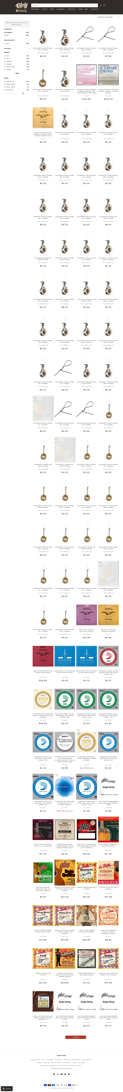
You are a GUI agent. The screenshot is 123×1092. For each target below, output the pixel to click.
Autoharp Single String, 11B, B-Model (86, 382)
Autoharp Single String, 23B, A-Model (108, 547)
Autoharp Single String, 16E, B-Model (64, 90)
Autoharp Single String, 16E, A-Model (86, 589)
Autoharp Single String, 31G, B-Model (86, 176)
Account (79, 1065)
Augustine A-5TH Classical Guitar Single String (86, 671)
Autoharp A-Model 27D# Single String (43, 506)
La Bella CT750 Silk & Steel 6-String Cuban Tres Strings (64, 932)
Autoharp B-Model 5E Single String (43, 258)
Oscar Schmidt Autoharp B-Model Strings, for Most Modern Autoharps (86, 91)
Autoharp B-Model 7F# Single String (108, 217)
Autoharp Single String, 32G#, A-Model (43, 90)
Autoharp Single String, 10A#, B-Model (108, 382)
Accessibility (63, 1065)
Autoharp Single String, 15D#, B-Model (108, 341)
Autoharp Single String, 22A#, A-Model (43, 547)
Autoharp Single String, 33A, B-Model (64, 258)
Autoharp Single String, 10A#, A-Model (108, 49)
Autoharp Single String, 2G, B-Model (86, 258)
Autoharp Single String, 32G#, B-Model (43, 300)
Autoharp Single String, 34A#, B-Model (64, 49)
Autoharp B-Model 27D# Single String (86, 300)
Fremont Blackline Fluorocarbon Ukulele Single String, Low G (65, 846)
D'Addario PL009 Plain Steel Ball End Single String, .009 (86, 803)
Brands (39, 1062)
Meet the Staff (86, 1059)
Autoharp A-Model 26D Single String (86, 547)
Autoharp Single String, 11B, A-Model (108, 589)
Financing (46, 1062)
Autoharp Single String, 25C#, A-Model (64, 547)
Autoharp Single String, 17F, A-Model (64, 589)
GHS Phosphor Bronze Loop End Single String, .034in (86, 1018)
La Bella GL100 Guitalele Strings (108, 888)
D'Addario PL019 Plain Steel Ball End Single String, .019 (43, 758)
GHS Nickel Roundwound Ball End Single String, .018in (108, 803)
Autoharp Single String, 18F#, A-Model (108, 506)
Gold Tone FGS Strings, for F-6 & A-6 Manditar (43, 845)
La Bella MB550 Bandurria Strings (86, 888)
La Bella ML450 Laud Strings (43, 974)
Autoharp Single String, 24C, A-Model (43, 589)
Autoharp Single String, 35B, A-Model (86, 49)
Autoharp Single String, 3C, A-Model (43, 424)
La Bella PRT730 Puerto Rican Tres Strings (43, 931)
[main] (76, 530)
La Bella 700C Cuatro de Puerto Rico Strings (108, 974)
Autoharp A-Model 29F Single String (65, 465)
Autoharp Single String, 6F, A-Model (64, 382)
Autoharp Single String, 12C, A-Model (43, 630)
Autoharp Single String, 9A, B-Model (64, 133)
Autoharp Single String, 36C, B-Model (108, 133)
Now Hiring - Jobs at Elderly (72, 1059)
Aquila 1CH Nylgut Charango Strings (108, 630)
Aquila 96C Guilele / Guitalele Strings (86, 630)
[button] (36, 9)
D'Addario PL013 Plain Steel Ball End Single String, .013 (108, 758)
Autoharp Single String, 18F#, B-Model (43, 49)
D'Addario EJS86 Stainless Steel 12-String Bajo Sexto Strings (43, 715)
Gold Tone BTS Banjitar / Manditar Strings (108, 845)
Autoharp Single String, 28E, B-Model (64, 176)
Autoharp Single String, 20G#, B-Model (108, 258)
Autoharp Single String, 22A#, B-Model (108, 300)
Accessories (58, 1059)
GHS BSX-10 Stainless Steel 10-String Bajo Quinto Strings (64, 889)
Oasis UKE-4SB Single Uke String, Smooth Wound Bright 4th (43, 1018)
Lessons (74, 1062)
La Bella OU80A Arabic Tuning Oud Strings (86, 931)
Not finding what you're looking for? (61, 1068)
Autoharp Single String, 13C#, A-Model (64, 630)
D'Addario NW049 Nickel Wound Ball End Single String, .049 (86, 715)
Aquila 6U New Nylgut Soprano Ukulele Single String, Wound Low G (43, 134)
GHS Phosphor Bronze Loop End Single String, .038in (108, 1018)
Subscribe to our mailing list (49, 1065)
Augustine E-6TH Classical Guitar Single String (64, 671)
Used (43, 1059)
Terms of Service (56, 1062)
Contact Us (71, 1065)
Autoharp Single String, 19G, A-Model (86, 506)
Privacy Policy (67, 1062)
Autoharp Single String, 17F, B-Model (64, 341)
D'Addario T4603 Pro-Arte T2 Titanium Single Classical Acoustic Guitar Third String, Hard (64, 759)
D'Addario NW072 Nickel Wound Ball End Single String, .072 (108, 715)
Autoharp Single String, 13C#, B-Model (86, 341)
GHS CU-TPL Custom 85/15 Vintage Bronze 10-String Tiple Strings (87, 846)
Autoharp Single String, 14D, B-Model (43, 382)
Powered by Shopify (68, 1088)
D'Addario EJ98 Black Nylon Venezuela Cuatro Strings (86, 758)
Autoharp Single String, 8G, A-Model (86, 424)
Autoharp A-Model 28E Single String (43, 465)
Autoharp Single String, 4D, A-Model (108, 424)
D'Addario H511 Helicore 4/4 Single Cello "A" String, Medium (64, 803)
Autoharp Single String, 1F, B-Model (64, 300)
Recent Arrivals (35, 1059)
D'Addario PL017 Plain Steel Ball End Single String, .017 (43, 803)
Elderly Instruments (58, 1088)
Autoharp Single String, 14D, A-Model (108, 465)
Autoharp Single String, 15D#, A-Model (86, 465)
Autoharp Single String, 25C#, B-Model (43, 176)
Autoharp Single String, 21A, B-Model (86, 217)
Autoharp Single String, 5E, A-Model (64, 424)
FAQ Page (81, 1062)
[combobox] (64, 5)
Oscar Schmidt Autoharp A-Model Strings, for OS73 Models (108, 91)
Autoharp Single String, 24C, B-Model (43, 217)
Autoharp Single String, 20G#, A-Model (64, 506)
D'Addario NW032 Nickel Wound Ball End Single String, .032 (64, 715)
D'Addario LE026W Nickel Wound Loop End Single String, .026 (108, 672)
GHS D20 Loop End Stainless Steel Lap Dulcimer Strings (43, 889)
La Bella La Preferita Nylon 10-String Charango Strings (108, 932)
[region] (14, 530)
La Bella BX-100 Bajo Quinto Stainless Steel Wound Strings (65, 975)
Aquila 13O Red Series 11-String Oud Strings (43, 671)
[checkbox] (16, 35)
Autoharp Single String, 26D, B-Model (86, 133)
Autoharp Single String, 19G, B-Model (43, 341)
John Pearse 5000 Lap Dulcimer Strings (86, 974)
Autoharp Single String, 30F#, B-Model (108, 176)
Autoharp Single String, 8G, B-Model (64, 217)
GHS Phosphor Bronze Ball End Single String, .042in (65, 1018)
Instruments (50, 1059)
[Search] (96, 5)
